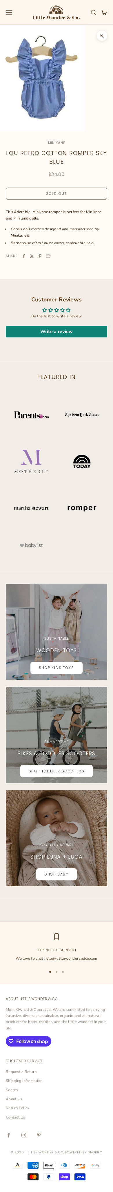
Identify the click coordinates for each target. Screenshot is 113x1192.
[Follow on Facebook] (9, 1135)
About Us (14, 1099)
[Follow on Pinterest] (39, 1135)
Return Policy (17, 1108)
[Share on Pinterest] (40, 256)
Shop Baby (56, 874)
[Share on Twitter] (32, 256)
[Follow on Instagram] (24, 1135)
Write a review (56, 331)
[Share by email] (48, 256)
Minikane (56, 142)
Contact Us (15, 1117)
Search (12, 1090)
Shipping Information (24, 1080)
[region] (56, 947)
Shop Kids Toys (56, 667)
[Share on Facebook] (23, 256)
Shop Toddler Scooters (57, 771)
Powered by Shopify (83, 1152)
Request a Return (21, 1071)
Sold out (56, 193)
